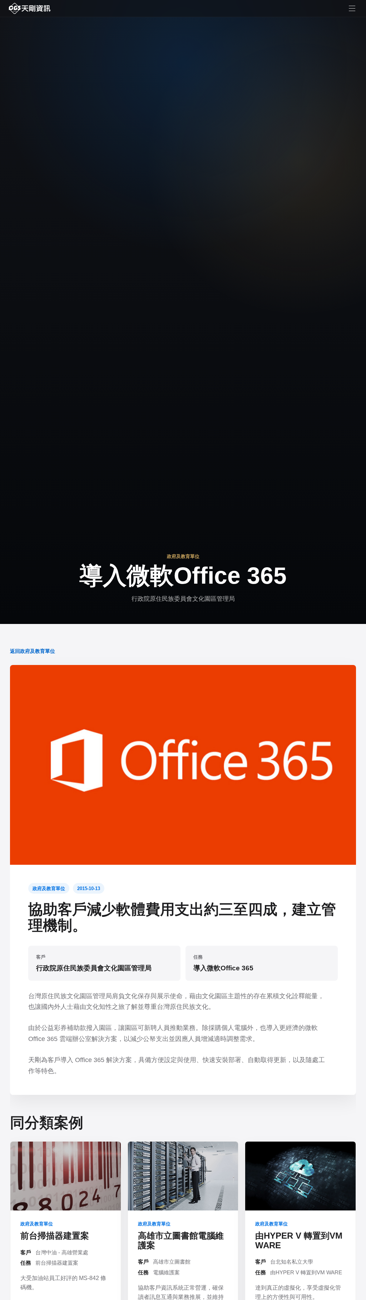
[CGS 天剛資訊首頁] (30, 8)
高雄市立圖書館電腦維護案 (181, 1240)
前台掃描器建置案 (54, 1235)
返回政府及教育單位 (32, 651)
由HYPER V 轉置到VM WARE (298, 1240)
